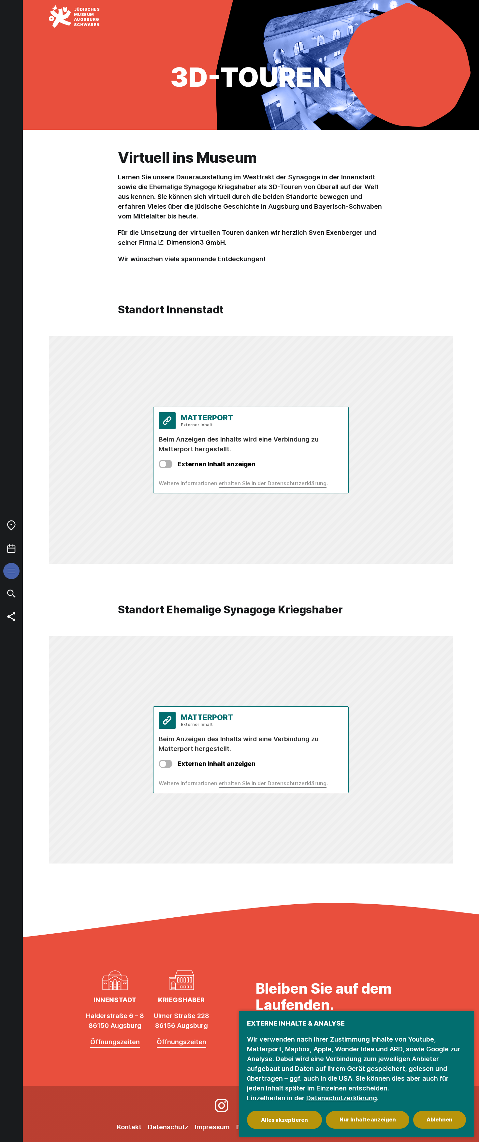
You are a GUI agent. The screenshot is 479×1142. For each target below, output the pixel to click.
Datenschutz (168, 1127)
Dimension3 (185, 242)
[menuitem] (11, 525)
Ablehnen (440, 1119)
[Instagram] (221, 1105)
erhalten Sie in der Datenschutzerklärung (273, 483)
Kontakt (129, 1127)
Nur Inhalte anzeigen (368, 1119)
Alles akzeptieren (284, 1120)
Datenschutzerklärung (341, 1098)
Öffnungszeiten (115, 1042)
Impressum (212, 1127)
